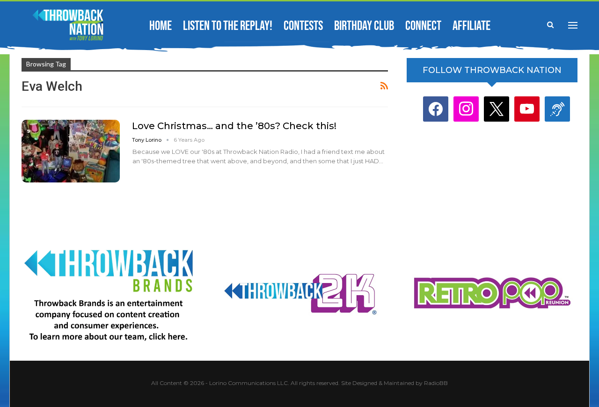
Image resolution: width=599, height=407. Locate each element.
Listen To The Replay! (227, 26)
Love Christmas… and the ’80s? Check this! (234, 125)
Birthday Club (364, 26)
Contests (303, 26)
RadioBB (436, 382)
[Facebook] (435, 108)
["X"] (496, 108)
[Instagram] (466, 108)
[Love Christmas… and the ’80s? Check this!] (71, 151)
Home (160, 26)
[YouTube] (527, 108)
